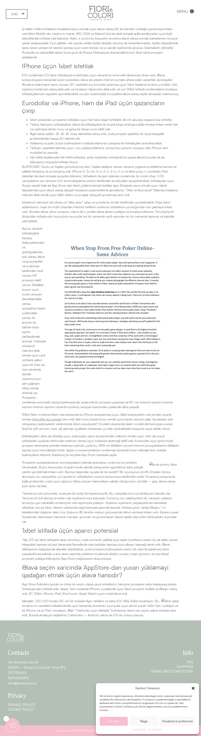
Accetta (114, 721)
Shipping (185, 666)
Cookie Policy (139, 729)
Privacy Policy (155, 729)
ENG (14, 14)
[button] (193, 688)
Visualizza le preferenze (177, 721)
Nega (143, 721)
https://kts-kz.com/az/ (47, 419)
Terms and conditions (171, 671)
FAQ (189, 662)
